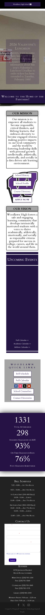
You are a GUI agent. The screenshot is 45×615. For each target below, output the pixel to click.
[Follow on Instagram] (20, 386)
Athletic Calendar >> (22, 347)
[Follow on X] (24, 386)
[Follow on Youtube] (29, 386)
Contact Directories (22, 398)
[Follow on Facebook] (16, 386)
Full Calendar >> (22, 340)
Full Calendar (22, 380)
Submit (12, 560)
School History (22, 175)
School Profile (22, 183)
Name (9, 525)
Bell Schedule (22, 373)
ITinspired (15, 609)
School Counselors (22, 391)
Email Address (13, 534)
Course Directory (22, 191)
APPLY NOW (22, 199)
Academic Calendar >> (22, 344)
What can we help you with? (19, 542)
